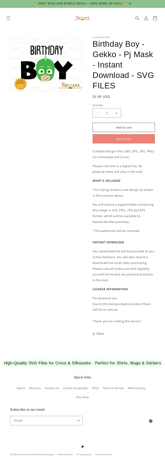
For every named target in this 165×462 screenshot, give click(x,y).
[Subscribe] (77, 420)
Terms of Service (113, 388)
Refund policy (137, 388)
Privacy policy (84, 454)
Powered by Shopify (44, 454)
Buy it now (123, 139)
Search (20, 388)
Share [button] (100, 333)
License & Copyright (75, 388)
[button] (8, 18)
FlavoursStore (25, 454)
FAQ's (95, 388)
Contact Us (52, 388)
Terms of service (103, 454)
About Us (35, 388)
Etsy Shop (82, 397)
